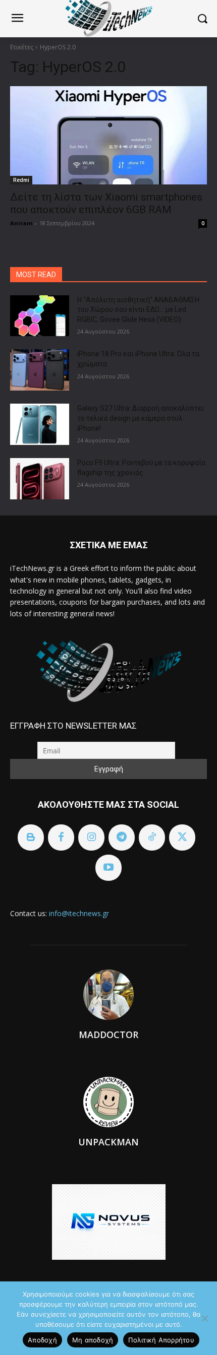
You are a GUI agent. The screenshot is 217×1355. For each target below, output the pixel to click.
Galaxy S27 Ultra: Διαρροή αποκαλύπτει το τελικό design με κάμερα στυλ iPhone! (140, 418)
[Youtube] (108, 868)
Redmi (21, 179)
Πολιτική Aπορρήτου (161, 1340)
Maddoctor (108, 1034)
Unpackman (108, 1142)
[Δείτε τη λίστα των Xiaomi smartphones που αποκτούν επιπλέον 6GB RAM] (108, 135)
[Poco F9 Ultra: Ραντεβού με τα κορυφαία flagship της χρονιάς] (39, 478)
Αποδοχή (42, 1340)
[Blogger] (31, 837)
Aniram (21, 223)
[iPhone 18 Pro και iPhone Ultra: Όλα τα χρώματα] (39, 370)
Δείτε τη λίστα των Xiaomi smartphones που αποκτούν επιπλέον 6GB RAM (106, 203)
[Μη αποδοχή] (204, 1318)
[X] (182, 837)
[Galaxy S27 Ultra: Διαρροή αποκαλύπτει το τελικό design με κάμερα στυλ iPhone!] (39, 424)
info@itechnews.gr (79, 913)
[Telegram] (121, 837)
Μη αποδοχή (93, 1340)
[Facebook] (61, 837)
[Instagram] (91, 837)
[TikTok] (152, 837)
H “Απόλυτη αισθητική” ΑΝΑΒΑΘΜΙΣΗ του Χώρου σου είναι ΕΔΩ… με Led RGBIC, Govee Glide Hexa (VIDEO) (138, 310)
